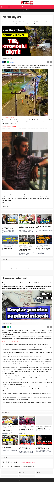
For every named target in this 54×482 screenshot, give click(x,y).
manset (8, 206)
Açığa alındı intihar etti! (41, 428)
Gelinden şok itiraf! (6, 447)
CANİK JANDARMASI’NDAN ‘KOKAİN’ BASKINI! (25, 250)
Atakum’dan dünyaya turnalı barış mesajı (26, 228)
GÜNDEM (7, 224)
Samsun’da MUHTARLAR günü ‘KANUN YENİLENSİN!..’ (25, 449)
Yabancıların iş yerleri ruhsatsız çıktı (43, 227)
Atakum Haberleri (25, 245)
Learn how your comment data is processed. (26, 264)
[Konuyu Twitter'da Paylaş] (5, 62)
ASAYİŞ (8, 18)
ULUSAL (3, 226)
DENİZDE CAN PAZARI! (7, 248)
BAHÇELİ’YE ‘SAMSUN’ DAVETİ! (17, 7)
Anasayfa (5, 18)
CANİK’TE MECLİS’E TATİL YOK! (9, 430)
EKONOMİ (3, 224)
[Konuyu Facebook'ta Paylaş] (3, 62)
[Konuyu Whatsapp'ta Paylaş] (8, 62)
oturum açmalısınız (14, 263)
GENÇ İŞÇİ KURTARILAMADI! (42, 448)
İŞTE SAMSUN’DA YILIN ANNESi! (26, 429)
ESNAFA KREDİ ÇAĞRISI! (7, 228)
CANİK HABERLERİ (5, 426)
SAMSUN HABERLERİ (13, 224)
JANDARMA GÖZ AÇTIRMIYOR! (43, 248)
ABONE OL (13, 62)
